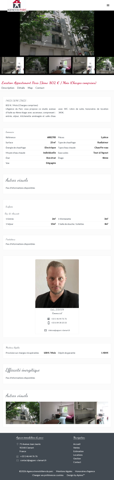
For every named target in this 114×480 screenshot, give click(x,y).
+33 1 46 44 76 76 (59, 319)
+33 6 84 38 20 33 (59, 323)
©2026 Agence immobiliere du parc (36, 471)
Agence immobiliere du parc (29, 437)
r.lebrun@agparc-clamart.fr (59, 330)
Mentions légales (64, 471)
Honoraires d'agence (85, 471)
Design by (75, 475)
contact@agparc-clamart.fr (33, 460)
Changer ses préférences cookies (48, 475)
